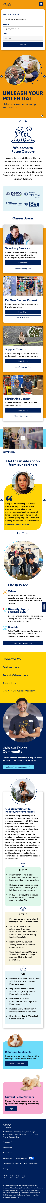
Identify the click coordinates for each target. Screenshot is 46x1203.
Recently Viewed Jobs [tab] (15, 675)
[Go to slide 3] (26, 121)
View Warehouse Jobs (23, 416)
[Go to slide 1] (20, 121)
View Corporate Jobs (23, 367)
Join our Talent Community (17, 767)
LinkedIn (11, 1176)
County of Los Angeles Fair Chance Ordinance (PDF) (21, 1163)
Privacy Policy (7, 1153)
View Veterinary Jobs (23, 268)
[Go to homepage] (7, 4)
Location (6, 24)
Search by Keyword (11, 14)
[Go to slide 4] (26, 533)
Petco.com (6, 1142)
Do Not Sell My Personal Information (15, 1158)
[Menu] (41, 4)
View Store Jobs (23, 318)
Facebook (5, 1176)
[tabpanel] (23, 690)
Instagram (23, 1176)
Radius (5, 34)
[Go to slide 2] (23, 121)
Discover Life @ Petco (23, 643)
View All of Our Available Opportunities (20, 690)
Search (23, 44)
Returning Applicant (16, 1064)
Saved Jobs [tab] (9, 683)
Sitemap (5, 1169)
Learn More (26, 263)
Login (11, 1108)
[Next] (44, 76)
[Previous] (1, 76)
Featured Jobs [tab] (11, 667)
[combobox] (23, 28)
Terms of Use (7, 1147)
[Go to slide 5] (28, 533)
